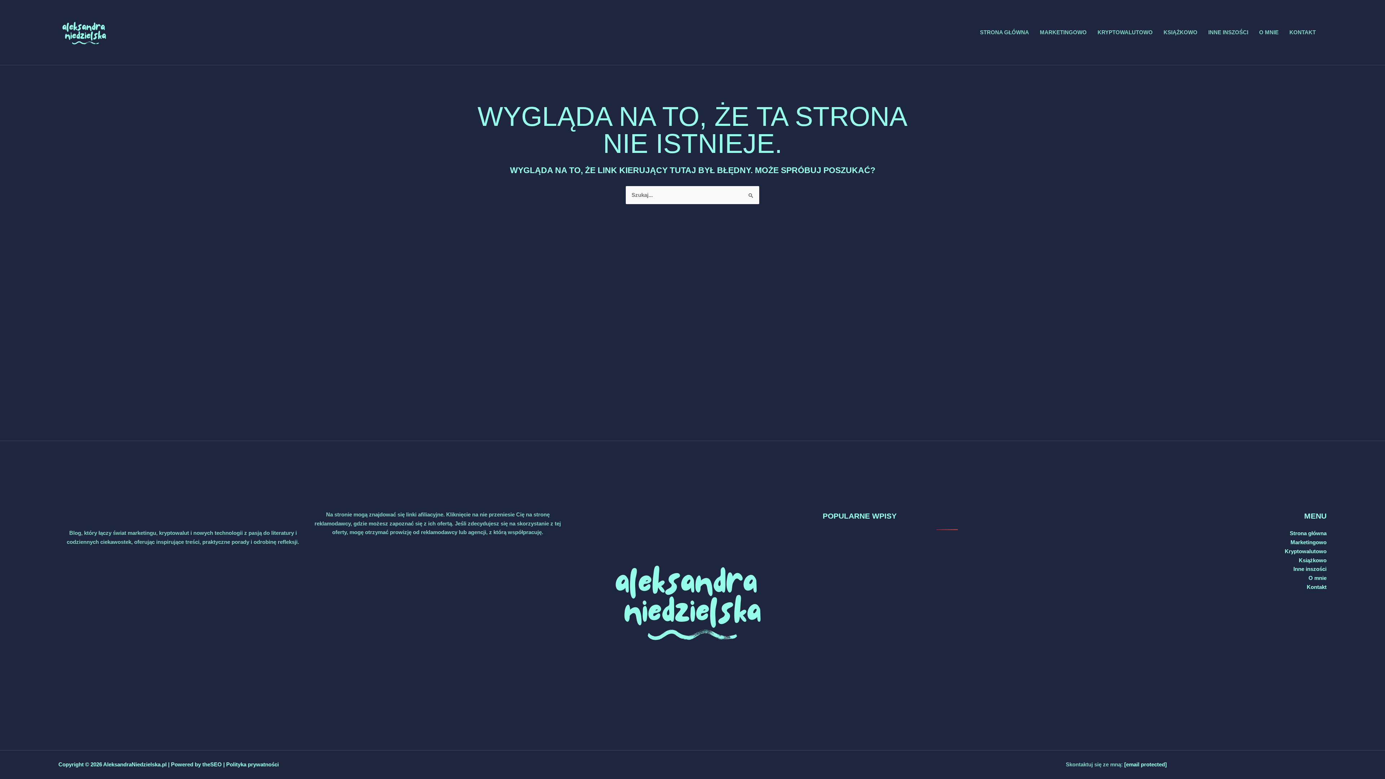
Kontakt (1302, 32)
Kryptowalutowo (1125, 32)
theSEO (212, 764)
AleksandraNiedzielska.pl (135, 764)
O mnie (1269, 32)
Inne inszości (1228, 32)
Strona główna (1004, 32)
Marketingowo (1063, 32)
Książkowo (1180, 32)
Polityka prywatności (252, 764)
